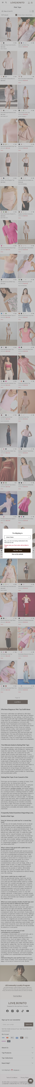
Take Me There (17, 550)
